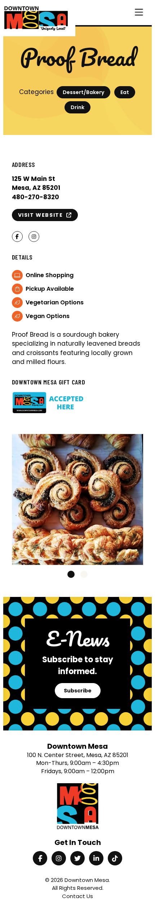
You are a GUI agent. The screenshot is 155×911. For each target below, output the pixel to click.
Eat (124, 92)
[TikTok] (115, 858)
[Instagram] (59, 858)
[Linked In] (96, 858)
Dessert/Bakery (83, 92)
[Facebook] (40, 858)
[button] (71, 574)
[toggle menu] (139, 12)
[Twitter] (77, 858)
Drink (77, 107)
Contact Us (77, 896)
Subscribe (78, 690)
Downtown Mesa (87, 880)
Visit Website (42, 215)
